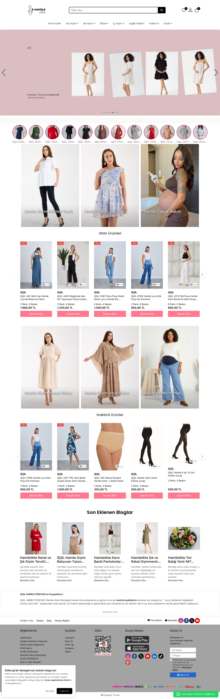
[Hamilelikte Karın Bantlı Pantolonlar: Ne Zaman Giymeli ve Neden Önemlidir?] (110, 538)
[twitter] (191, 620)
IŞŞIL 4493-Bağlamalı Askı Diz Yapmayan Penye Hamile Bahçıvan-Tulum (72, 298)
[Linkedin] (154, 655)
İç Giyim (117, 23)
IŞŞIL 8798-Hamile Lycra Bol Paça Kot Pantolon (146, 297)
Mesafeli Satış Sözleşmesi (33, 655)
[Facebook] (135, 655)
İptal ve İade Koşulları (30, 662)
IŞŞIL (23, 292)
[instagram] (180, 620)
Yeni (23, 243)
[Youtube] (148, 655)
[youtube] (197, 620)
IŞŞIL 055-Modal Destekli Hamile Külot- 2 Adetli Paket (108, 479)
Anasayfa (69, 637)
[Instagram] (128, 655)
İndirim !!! (154, 23)
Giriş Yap (69, 644)
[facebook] (186, 620)
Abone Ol (184, 675)
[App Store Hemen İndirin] (145, 648)
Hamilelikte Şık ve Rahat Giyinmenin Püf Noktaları (144, 559)
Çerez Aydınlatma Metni (57, 680)
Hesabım (69, 648)
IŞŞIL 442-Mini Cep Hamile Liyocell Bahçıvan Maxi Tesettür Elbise (34, 298)
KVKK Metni (26, 648)
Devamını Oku (27, 580)
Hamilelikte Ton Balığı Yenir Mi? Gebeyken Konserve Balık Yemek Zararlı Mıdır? (183, 559)
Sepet (68, 651)
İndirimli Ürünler (110, 415)
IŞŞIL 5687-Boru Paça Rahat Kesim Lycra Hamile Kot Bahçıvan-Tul (109, 298)
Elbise (103, 23)
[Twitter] (141, 655)
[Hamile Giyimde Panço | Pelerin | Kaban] (110, 73)
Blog (49, 620)
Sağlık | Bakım (136, 23)
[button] (197, 10)
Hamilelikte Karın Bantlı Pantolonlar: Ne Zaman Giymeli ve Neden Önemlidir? (108, 559)
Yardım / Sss (27, 620)
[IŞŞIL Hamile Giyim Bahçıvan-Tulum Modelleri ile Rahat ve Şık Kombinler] (73, 538)
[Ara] (162, 10)
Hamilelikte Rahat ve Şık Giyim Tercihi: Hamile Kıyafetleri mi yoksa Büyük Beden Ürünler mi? (36, 559)
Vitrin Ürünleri (110, 233)
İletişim (40, 620)
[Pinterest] (128, 662)
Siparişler (172, 620)
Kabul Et (64, 691)
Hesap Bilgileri (62, 620)
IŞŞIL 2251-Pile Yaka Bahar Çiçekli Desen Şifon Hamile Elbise (71, 479)
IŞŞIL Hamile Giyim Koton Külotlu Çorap (144, 479)
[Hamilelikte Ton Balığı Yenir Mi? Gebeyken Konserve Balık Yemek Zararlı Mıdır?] (184, 538)
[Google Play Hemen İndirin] (145, 639)
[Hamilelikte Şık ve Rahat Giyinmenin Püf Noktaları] (147, 538)
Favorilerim (156, 620)
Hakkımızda (25, 637)
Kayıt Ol (69, 641)
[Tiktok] (161, 655)
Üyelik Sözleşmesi (29, 658)
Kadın (167, 23)
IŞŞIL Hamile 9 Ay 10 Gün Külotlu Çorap (181, 474)
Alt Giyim (88, 23)
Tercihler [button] (49, 691)
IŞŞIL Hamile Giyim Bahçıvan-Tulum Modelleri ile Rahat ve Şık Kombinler (71, 559)
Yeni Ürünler (54, 23)
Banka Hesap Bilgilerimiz (32, 644)
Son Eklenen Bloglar (110, 512)
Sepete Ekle (36, 313)
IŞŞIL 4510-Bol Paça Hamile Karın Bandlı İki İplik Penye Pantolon (182, 298)
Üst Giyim (71, 23)
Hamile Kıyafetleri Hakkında (33, 641)
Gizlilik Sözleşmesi (29, 651)
